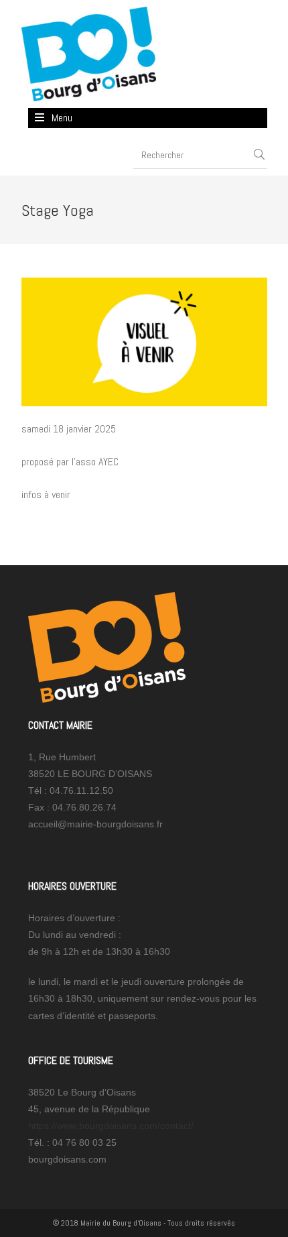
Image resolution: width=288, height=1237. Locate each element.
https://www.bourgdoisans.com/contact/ (111, 1125)
